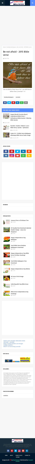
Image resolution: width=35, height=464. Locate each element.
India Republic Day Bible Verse (19, 284)
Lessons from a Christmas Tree (20, 220)
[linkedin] (23, 151)
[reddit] (29, 151)
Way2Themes (16, 460)
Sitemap (18, 457)
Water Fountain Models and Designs (13, 343)
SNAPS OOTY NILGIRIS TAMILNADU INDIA (14, 341)
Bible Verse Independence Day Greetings (19, 292)
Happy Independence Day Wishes (20, 269)
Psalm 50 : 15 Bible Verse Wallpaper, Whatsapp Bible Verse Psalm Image (20, 134)
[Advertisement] (17, 25)
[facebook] (5, 151)
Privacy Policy (19, 455)
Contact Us (27, 455)
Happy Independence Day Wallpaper (18, 238)
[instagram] (11, 155)
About (11, 455)
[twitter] (17, 151)
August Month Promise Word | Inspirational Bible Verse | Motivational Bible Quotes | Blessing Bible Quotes (20, 117)
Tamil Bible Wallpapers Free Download (19, 262)
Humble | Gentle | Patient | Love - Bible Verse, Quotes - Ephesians (20, 126)
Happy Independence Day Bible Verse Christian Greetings (20, 254)
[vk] (5, 155)
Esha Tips (6, 58)
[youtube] (17, 155)
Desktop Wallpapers (11, 47)
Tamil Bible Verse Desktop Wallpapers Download (18, 246)
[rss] (29, 155)
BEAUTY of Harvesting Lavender (12, 346)
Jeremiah (18, 97)
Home (4, 47)
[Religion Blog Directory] (16, 362)
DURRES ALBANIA (8, 345)
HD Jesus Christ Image (17, 276)
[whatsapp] (23, 155)
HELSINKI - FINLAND (8, 342)
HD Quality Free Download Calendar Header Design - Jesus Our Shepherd (21, 230)
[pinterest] (11, 151)
